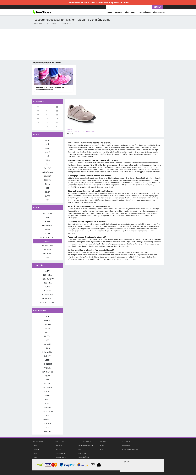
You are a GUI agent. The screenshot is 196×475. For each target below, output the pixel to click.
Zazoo (47, 427)
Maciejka (47, 368)
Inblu (47, 348)
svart (47, 196)
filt (47, 217)
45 (38, 127)
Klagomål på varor (84, 457)
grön (47, 160)
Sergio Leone (47, 412)
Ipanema (47, 356)
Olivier (47, 384)
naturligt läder (47, 237)
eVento (47, 431)
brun (47, 148)
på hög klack (47, 295)
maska (47, 229)
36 (38, 115)
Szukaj (157, 7)
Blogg (102, 445)
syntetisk (47, 253)
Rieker (47, 400)
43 (47, 123)
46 (47, 127)
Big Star (47, 324)
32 (57, 107)
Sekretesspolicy (61, 453)
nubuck (47, 241)
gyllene (47, 168)
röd (47, 188)
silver (47, 192)
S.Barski (47, 404)
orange (47, 176)
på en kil (47, 291)
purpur (47, 180)
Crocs (47, 332)
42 (38, 123)
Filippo (47, 336)
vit (47, 200)
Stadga (58, 449)
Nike (47, 380)
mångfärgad (47, 172)
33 (38, 111)
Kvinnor (36, 449)
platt (47, 287)
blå (47, 144)
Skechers (47, 419)
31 (47, 107)
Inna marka (47, 352)
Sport (35, 457)
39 (38, 119)
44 (57, 123)
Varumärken (145, 12)
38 (57, 115)
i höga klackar (47, 279)
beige (47, 140)
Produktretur (82, 453)
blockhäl (47, 275)
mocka (47, 233)
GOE (47, 340)
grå (47, 156)
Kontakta (59, 445)
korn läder (47, 225)
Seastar (47, 408)
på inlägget (47, 299)
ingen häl (47, 283)
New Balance (47, 372)
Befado (47, 320)
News (47, 376)
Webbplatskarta (61, 457)
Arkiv (102, 449)
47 (57, 127)
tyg (47, 257)
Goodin (47, 344)
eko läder (47, 213)
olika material (47, 245)
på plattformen (47, 303)
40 (47, 119)
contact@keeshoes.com (116, 2)
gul (47, 164)
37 (47, 115)
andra (47, 271)
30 (38, 107)
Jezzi (47, 360)
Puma (47, 396)
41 (57, 119)
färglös (47, 152)
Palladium (47, 388)
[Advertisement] (68, 44)
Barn (35, 445)
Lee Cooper (47, 364)
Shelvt (47, 415)
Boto (47, 328)
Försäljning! (159, 12)
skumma (47, 249)
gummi (47, 221)
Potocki (47, 392)
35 (57, 111)
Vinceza (47, 423)
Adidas (47, 316)
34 (47, 111)
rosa (47, 184)
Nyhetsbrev (126, 445)
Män (35, 453)
